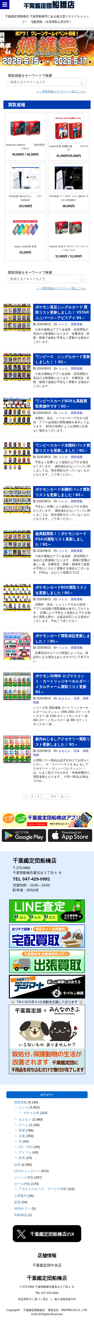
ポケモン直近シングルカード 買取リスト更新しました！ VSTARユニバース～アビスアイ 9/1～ (62, 312)
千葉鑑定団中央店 (47, 1265)
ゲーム (23, 1125)
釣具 (22, 1158)
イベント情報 (23, 1177)
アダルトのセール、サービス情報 (43, 1189)
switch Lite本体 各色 (25, 246)
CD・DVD (26, 1147)
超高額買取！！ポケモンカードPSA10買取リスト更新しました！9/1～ (60, 539)
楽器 (17, 1202)
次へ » (64, 796)
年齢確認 (20, 1215)
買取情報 (77, 324)
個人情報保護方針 (65, 1299)
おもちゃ (64, 698)
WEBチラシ (22, 1208)
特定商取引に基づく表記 (33, 1299)
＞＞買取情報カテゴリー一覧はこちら (61, 91)
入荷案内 (20, 1196)
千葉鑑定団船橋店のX (52, 1234)
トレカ (63, 324)
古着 (22, 1136)
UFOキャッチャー (27, 1171)
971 (53, 796)
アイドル (25, 1152)
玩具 (77, 698)
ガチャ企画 (31, 1113)
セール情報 (22, 1184)
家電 (22, 1130)
